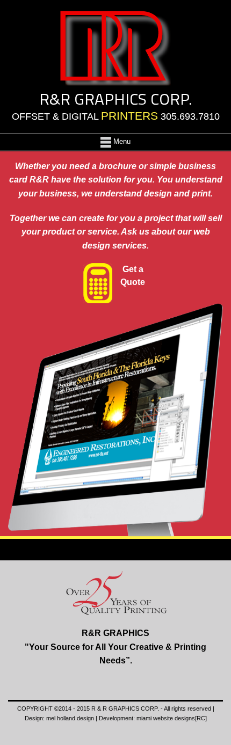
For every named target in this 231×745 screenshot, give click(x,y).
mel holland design (70, 718)
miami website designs (165, 718)
